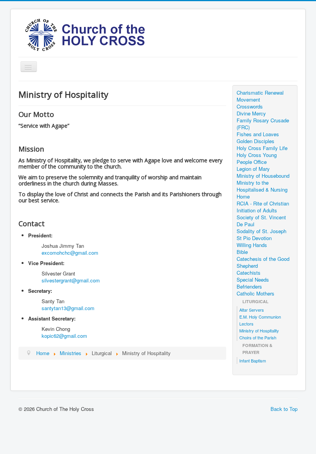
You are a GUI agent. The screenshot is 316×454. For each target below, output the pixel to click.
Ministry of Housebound (263, 175)
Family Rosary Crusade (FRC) (263, 124)
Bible (242, 252)
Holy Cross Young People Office (257, 158)
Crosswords (250, 106)
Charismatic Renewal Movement (260, 96)
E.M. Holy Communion (260, 317)
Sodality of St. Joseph (261, 231)
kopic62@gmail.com (64, 335)
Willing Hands (252, 245)
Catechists (249, 272)
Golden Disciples (255, 141)
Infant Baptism (252, 360)
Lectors (246, 323)
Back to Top (284, 408)
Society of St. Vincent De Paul (261, 221)
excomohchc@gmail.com (70, 252)
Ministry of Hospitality (259, 330)
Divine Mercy (251, 113)
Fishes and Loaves (258, 134)
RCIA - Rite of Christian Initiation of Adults (263, 207)
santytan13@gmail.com (68, 308)
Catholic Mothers (255, 293)
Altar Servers (251, 310)
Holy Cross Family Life (262, 148)
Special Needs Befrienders (253, 283)
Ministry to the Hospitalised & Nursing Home (262, 189)
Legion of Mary (253, 168)
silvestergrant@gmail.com (71, 280)
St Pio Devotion (254, 238)
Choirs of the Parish (257, 337)
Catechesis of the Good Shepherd (263, 262)
